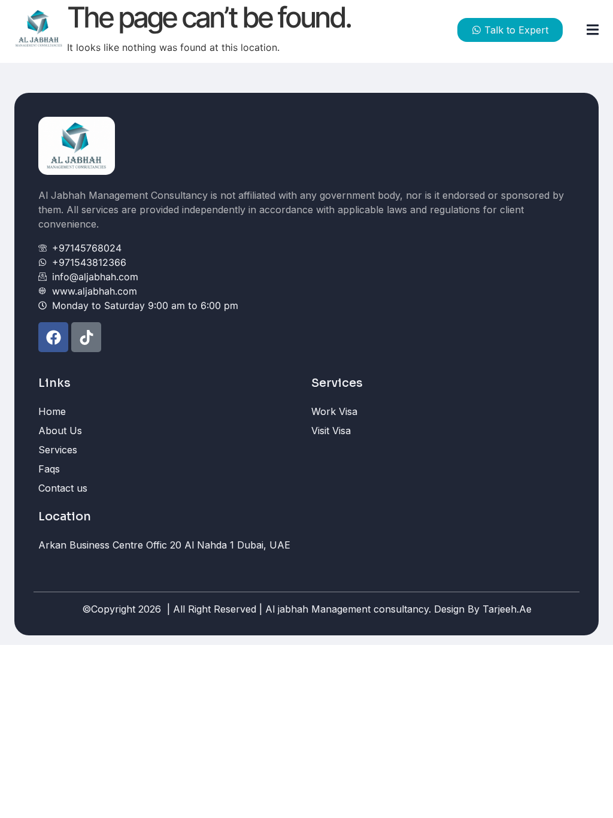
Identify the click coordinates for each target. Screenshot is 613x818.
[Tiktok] (86, 337)
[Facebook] (53, 337)
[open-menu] (588, 30)
